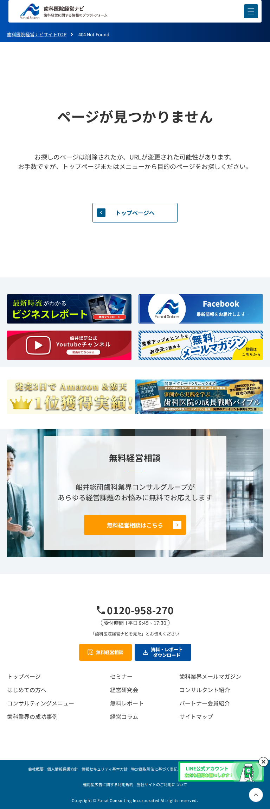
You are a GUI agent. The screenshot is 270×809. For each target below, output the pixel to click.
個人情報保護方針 (62, 769)
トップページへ (135, 212)
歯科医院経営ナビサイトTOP (36, 34)
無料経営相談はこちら (135, 525)
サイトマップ (196, 716)
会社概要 (36, 769)
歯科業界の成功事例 (32, 716)
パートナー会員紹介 (204, 703)
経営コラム (124, 716)
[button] (251, 11)
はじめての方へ (26, 689)
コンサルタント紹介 (204, 689)
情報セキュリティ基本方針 (105, 769)
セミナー (121, 676)
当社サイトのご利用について (162, 784)
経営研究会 (124, 689)
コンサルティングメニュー (40, 703)
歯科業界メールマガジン (210, 676)
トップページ (24, 676)
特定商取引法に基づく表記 (154, 769)
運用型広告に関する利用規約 (108, 784)
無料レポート (127, 703)
